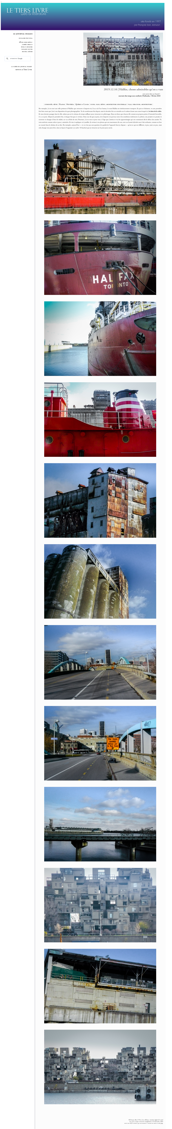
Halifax (62, 104)
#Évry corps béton (25, 42)
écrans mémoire (26, 47)
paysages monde (26, 49)
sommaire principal (25, 38)
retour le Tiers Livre (24, 69)
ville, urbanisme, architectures (140, 104)
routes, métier (27, 51)
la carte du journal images (21, 66)
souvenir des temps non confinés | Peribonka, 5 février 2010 (139, 96)
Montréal (70, 104)
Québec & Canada (82, 104)
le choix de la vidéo (155, 111)
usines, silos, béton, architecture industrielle (108, 104)
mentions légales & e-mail (156, 1120)
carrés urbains (27, 44)
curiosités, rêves (51, 104)
